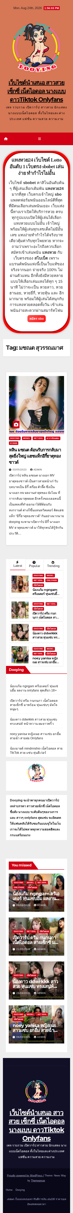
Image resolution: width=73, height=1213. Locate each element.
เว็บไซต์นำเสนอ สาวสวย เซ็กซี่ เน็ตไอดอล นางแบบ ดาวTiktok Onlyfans (36, 91)
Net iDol (38, 438)
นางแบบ (13, 443)
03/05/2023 (20, 469)
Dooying (20, 1189)
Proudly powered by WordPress (25, 1175)
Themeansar (38, 1180)
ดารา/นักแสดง (53, 438)
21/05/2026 (23, 949)
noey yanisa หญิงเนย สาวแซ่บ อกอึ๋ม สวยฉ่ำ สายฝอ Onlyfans (45, 664)
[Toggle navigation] (39, 139)
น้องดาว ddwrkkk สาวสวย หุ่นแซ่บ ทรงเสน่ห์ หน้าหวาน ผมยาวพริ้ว (46, 639)
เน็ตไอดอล (38, 585)
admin (37, 469)
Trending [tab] (53, 566)
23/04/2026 (23, 993)
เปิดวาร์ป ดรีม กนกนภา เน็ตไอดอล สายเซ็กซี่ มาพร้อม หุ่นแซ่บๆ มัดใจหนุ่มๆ (46, 619)
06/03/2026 (23, 1037)
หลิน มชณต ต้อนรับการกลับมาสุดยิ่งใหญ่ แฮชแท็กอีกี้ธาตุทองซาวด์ (35, 456)
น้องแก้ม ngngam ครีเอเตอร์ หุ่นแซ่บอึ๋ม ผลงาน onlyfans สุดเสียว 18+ (46, 596)
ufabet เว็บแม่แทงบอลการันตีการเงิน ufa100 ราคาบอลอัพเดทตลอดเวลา (36, 1202)
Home (9, 1189)
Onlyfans (52, 580)
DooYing (14, 438)
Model (26, 438)
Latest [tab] (17, 565)
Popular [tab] (34, 566)
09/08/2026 (23, 905)
